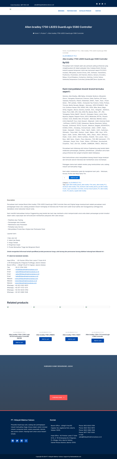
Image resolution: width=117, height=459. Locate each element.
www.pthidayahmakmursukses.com (26, 278)
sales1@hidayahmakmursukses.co (26, 272)
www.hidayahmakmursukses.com (26, 283)
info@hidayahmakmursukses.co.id (27, 269)
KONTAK (98, 11)
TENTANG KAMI (72, 11)
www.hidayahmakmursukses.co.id (26, 281)
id (38, 272)
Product (43, 33)
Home (37, 33)
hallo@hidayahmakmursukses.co (26, 276)
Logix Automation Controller (75, 188)
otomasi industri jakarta (90, 188)
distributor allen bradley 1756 (71, 186)
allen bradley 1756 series (89, 184)
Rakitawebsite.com (75, 456)
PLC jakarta (70, 190)
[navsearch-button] (104, 11)
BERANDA (61, 11)
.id (38, 274)
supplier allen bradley (80, 190)
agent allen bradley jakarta (73, 184)
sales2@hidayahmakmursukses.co (27, 274)
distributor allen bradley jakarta (89, 186)
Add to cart (74, 177)
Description (11, 200)
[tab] (11, 200)
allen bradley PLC (101, 184)
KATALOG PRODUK (85, 11)
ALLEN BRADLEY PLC (73, 51)
